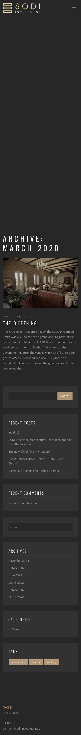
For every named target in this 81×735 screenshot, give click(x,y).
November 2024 (18, 560)
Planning (51, 662)
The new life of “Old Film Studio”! (29, 451)
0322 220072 (11, 713)
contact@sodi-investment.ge (21, 728)
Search (65, 396)
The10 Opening (20, 323)
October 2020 (17, 590)
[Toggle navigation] (74, 8)
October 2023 (17, 568)
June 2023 (15, 575)
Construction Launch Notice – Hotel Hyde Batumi (35, 461)
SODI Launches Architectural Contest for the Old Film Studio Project (40, 442)
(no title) (13, 432)
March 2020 (16, 597)
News (6, 316)
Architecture (18, 662)
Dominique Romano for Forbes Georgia (33, 471)
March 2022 (16, 582)
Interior (36, 662)
